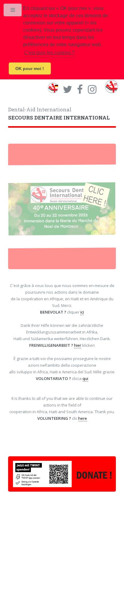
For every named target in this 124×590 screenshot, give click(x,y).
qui (85, 378)
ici (82, 312)
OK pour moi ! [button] (29, 68)
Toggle (13, 11)
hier (77, 345)
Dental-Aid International (59, 113)
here (82, 418)
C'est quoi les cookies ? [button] (49, 52)
